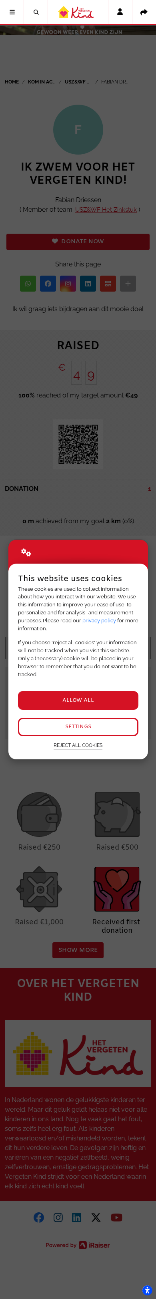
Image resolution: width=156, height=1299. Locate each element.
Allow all (78, 700)
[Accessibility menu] (147, 1290)
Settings (78, 726)
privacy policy (99, 621)
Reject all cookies (78, 745)
